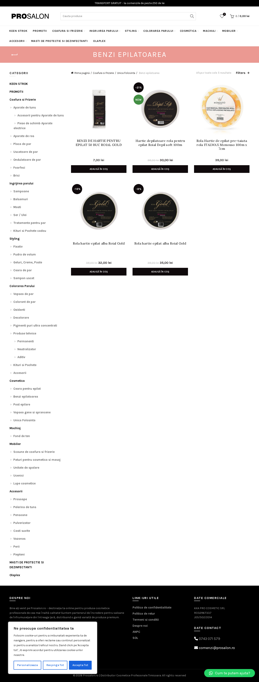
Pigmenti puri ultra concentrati (35, 325)
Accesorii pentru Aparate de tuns (40, 115)
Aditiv (21, 357)
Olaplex (99, 41)
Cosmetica (188, 31)
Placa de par (22, 144)
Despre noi (140, 626)
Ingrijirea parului (103, 31)
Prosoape (20, 499)
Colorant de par (24, 302)
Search (192, 16)
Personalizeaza (27, 665)
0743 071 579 (209, 638)
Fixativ (18, 246)
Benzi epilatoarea (25, 396)
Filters (240, 73)
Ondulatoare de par (27, 160)
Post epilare (21, 404)
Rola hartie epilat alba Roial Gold (99, 243)
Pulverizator (22, 523)
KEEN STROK (18, 31)
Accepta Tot (80, 665)
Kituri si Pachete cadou (29, 231)
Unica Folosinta (126, 72)
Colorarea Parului (158, 31)
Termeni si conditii (146, 619)
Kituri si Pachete (24, 365)
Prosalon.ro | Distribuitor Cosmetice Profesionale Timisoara (122, 675)
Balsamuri (20, 199)
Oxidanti (19, 310)
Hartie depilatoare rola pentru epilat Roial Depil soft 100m (160, 143)
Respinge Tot (55, 665)
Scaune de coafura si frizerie (34, 452)
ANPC (136, 632)
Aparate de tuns (24, 107)
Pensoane (20, 515)
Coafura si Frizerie (67, 31)
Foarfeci (19, 167)
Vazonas (19, 538)
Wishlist (224, 14)
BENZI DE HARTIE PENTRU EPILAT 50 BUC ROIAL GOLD (99, 143)
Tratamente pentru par (29, 223)
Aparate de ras (23, 136)
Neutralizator (26, 349)
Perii (16, 546)
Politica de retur (144, 613)
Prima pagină (82, 72)
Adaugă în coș (99, 169)
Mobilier (229, 31)
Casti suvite (21, 531)
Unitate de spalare (26, 467)
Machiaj (209, 31)
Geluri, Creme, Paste (27, 262)
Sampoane (21, 191)
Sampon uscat (23, 278)
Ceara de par (22, 270)
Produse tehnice (24, 333)
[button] (229, 673)
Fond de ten (21, 436)
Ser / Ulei (20, 215)
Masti (17, 207)
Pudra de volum (24, 254)
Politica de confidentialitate (152, 607)
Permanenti (25, 341)
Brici (16, 175)
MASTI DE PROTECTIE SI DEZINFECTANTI (59, 41)
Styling (131, 31)
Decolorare (21, 317)
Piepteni (19, 554)
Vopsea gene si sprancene (32, 412)
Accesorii (17, 41)
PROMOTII (40, 31)
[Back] (15, 55)
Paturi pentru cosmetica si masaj (37, 460)
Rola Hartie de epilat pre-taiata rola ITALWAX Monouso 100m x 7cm (221, 144)
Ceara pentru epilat (27, 388)
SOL (135, 638)
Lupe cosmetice (24, 483)
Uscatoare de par (25, 152)
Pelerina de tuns (24, 507)
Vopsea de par (23, 294)
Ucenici (18, 475)
